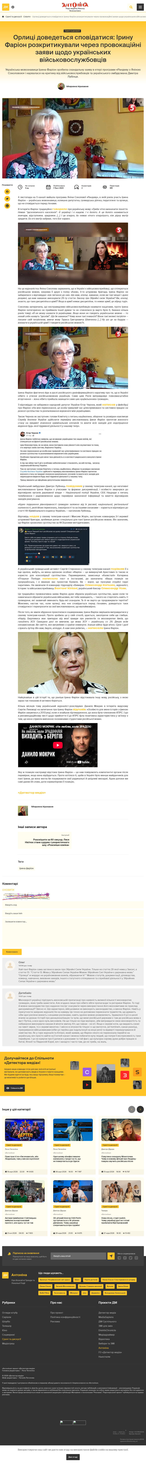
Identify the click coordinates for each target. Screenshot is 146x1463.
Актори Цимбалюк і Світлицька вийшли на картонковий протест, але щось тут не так (20, 1220)
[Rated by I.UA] (66, 1422)
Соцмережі (8, 1334)
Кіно (4, 1330)
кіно (84, 1293)
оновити (8, 889)
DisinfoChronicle (107, 1330)
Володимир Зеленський (115, 1293)
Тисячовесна (59, 1293)
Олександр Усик (113, 588)
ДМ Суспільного (107, 1321)
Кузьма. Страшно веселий (90, 1286)
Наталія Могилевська (65, 1286)
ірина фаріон (26, 868)
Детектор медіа (107, 1312)
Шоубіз (6, 1321)
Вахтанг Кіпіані (66, 588)
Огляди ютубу (10, 1312)
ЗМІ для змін (106, 1325)
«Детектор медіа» (32, 792)
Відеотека (104, 1339)
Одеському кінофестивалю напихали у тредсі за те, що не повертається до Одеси (67, 1159)
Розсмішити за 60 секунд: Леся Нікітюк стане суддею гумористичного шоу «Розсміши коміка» (47, 842)
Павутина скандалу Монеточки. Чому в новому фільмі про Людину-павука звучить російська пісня (119, 1159)
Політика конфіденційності (65, 1317)
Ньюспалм (104, 1356)
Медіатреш (8, 1343)
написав (108, 404)
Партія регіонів (91, 1280)
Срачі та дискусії (14, 16)
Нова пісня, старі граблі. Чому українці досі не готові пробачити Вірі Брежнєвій (115, 1220)
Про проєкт (56, 1312)
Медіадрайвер (107, 1334)
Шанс (77, 1280)
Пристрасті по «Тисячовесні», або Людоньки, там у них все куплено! (22, 1157)
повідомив (74, 486)
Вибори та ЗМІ (107, 1343)
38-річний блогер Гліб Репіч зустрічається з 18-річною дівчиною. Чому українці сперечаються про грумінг (67, 1221)
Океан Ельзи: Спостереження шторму (118, 1280)
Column (27, 16)
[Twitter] (7, 199)
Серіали (6, 1317)
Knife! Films (44, 1293)
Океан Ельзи (45, 1286)
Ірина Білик (123, 1286)
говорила (59, 209)
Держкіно (95, 1293)
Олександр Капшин (100, 585)
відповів (79, 709)
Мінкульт (74, 1293)
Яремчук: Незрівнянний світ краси (55, 1280)
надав (34, 516)
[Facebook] (7, 191)
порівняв (117, 568)
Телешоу (6, 1325)
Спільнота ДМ (17, 1088)
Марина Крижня (77, 86)
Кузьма (110, 1286)
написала (50, 578)
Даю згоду (73, 1457)
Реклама (55, 1321)
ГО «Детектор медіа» (110, 1352)
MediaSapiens (106, 1317)
